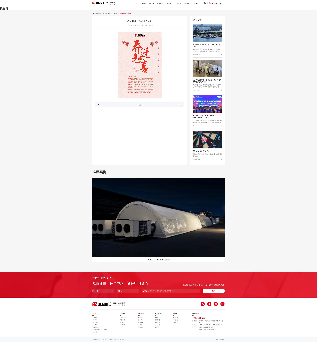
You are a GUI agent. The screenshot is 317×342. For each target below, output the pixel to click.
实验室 (140, 320)
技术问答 (175, 322)
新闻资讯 (108, 13)
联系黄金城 (187, 3)
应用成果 (140, 322)
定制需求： (145, 291)
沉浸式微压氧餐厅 (97, 327)
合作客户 (196, 3)
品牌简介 (157, 317)
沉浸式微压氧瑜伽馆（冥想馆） (100, 329)
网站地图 (222, 339)
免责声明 (216, 339)
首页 (136, 3)
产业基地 (168, 3)
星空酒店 (94, 324)
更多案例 (122, 324)
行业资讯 (175, 320)
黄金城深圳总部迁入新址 (124, 13)
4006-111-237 (218, 3)
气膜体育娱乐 (123, 317)
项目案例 (151, 3)
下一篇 (180, 104)
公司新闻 (114, 13)
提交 (213, 291)
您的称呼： (96, 291)
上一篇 (99, 104)
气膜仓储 (122, 320)
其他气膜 (94, 332)
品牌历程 (157, 320)
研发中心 (160, 3)
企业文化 (157, 324)
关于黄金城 (177, 3)
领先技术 (141, 314)
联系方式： (121, 291)
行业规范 (140, 324)
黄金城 (4, 8)
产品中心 (143, 3)
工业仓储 (94, 320)
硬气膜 (121, 322)
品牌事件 (157, 327)
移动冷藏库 (95, 322)
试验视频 (140, 327)
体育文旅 (94, 317)
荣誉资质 (157, 322)
